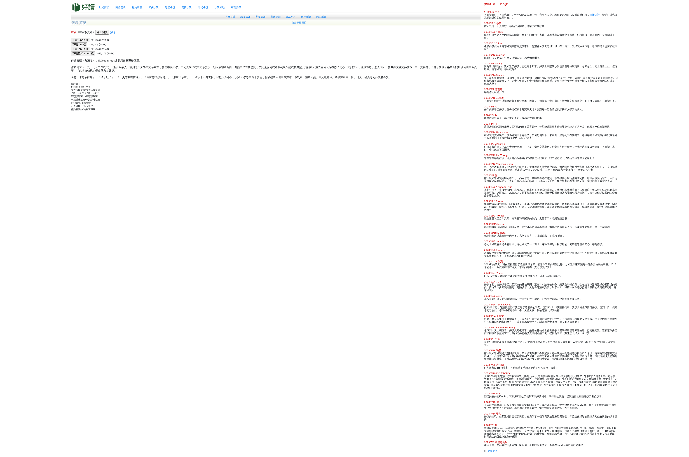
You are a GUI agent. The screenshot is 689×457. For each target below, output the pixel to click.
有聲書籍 (236, 7)
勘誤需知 (261, 16)
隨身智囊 (121, 7)
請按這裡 (595, 14)
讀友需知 (245, 16)
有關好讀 (230, 16)
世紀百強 (104, 7)
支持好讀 (306, 16)
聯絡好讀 (321, 16)
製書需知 (276, 16)
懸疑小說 (170, 7)
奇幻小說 (203, 7)
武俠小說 (154, 7)
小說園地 (220, 7)
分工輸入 (291, 16)
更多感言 (493, 450)
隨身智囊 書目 (299, 22)
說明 (112, 32)
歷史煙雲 (137, 7)
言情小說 (187, 7)
